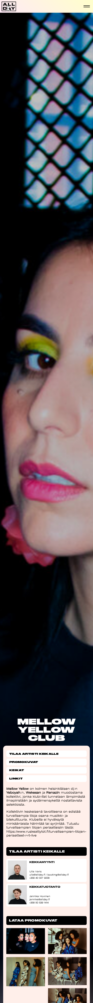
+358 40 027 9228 (39, 877)
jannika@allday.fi (39, 899)
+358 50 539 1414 (39, 902)
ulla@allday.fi (37, 874)
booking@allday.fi (58, 874)
